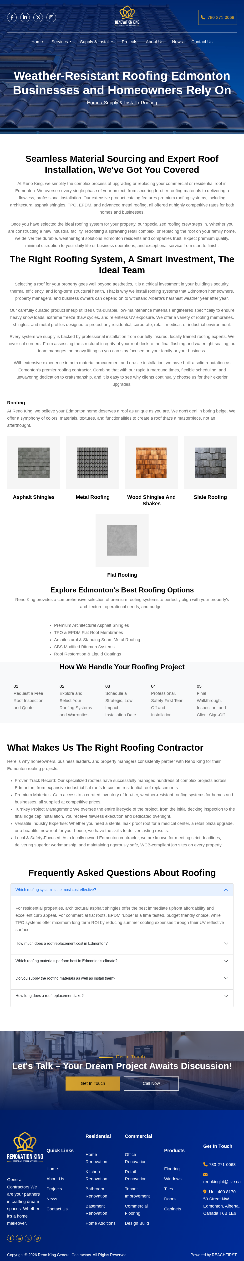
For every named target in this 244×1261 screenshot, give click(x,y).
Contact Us (202, 41)
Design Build (137, 1223)
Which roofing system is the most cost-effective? (55, 890)
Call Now (151, 1083)
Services (59, 41)
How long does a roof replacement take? (49, 996)
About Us (154, 41)
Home (37, 41)
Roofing (149, 102)
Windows (173, 1179)
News (177, 41)
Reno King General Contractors (64, 1255)
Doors (170, 1199)
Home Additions (101, 1223)
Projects (129, 41)
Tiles (168, 1189)
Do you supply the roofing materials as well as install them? (65, 978)
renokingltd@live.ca (222, 1181)
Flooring (172, 1168)
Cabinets (172, 1209)
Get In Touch (93, 1083)
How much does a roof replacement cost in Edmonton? (61, 943)
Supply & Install (95, 41)
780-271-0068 (221, 17)
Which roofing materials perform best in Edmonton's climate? (66, 961)
